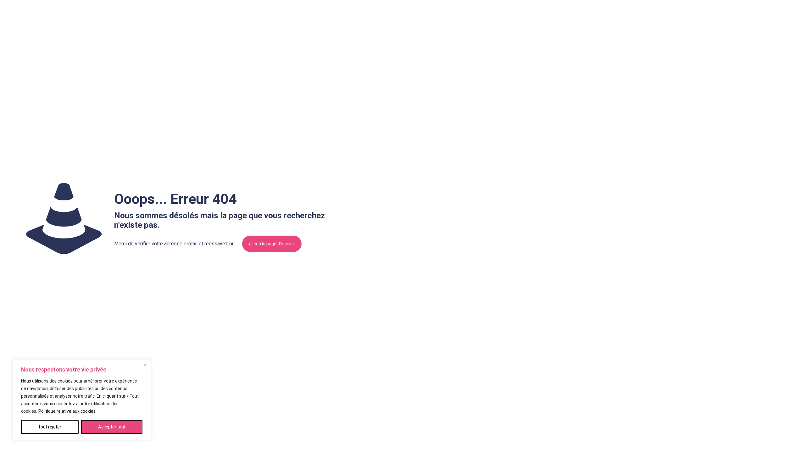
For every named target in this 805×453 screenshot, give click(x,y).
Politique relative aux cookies (67, 411)
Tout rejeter (49, 426)
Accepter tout (111, 426)
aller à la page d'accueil (272, 243)
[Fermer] (145, 365)
